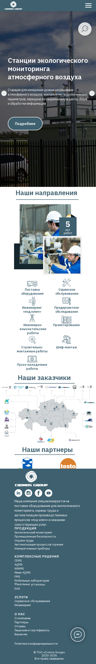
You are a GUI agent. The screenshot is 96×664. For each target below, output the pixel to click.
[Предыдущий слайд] (4, 299)
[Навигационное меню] (88, 5)
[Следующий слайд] (92, 299)
